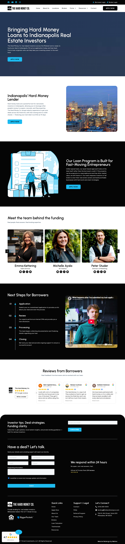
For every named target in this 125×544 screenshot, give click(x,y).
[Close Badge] (18, 532)
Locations (55, 8)
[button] (7, 251)
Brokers (64, 8)
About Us (46, 8)
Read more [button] (41, 401)
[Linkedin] (30, 271)
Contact (93, 8)
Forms (72, 8)
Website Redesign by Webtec (107, 541)
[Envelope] (20, 271)
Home (38, 8)
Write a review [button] (21, 397)
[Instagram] (27, 271)
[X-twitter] (24, 271)
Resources (82, 8)
